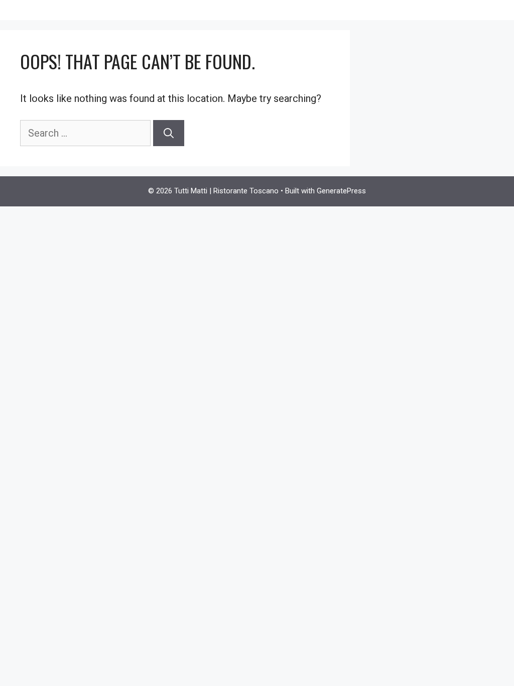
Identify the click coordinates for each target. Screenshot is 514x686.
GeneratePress (341, 190)
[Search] (168, 133)
